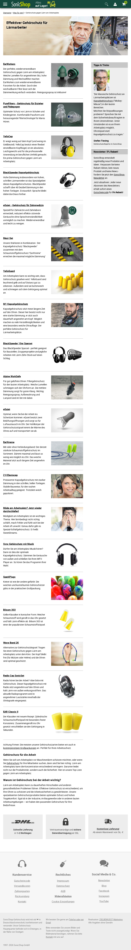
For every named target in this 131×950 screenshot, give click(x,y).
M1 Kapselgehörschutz (15, 303)
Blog (104, 885)
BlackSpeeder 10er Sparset (17, 343)
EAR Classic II (10, 711)
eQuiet (6, 409)
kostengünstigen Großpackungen (19, 747)
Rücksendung (22, 896)
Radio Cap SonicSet (13, 675)
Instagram (104, 896)
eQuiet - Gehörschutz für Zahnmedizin (23, 205)
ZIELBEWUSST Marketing (111, 919)
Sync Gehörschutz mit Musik (18, 543)
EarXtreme (8, 442)
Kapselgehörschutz (103, 100)
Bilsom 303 (9, 609)
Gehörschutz (13, 763)
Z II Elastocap (10, 475)
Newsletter (104, 880)
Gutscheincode (101, 192)
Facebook (104, 890)
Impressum (63, 880)
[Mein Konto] (115, 4)
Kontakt (22, 901)
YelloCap (8, 136)
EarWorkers (9, 64)
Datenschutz (63, 885)
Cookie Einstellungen (63, 901)
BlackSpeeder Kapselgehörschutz (21, 172)
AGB (63, 891)
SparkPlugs (9, 576)
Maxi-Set (8, 238)
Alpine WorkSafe (12, 376)
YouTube (104, 901)
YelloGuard (9, 271)
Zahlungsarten (22, 891)
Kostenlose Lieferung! (108, 828)
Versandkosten (22, 885)
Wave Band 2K (11, 642)
